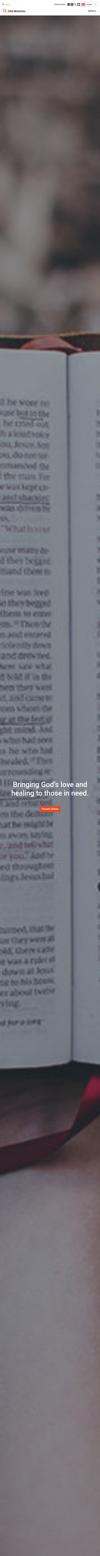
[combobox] (88, 4)
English (89, 4)
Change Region (60, 4)
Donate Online (50, 808)
